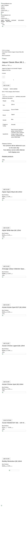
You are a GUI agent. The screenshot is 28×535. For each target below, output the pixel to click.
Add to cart (6, 85)
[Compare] (3, 186)
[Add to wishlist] (11, 186)
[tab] (8, 96)
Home (3, 52)
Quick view (7, 186)
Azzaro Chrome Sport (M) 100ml (12, 384)
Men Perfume (8, 52)
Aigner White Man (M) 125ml (11, 230)
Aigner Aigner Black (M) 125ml (12, 192)
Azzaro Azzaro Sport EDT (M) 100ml (14, 307)
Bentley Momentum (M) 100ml (12, 461)
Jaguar (13, 114)
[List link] (14, 485)
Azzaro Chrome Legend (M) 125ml (13, 346)
